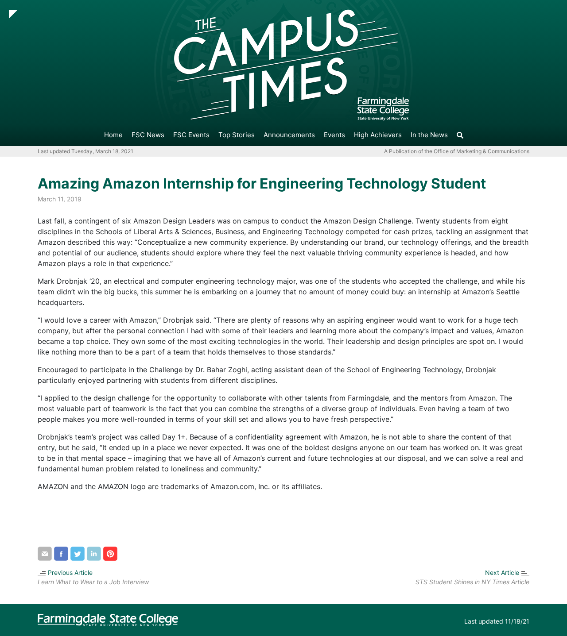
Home (113, 135)
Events (334, 135)
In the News (429, 135)
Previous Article (70, 572)
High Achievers (378, 135)
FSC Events (191, 135)
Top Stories (236, 135)
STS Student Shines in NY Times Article (472, 582)
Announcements (289, 135)
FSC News (148, 135)
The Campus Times (36, 135)
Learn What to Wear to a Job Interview (93, 582)
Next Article (502, 572)
